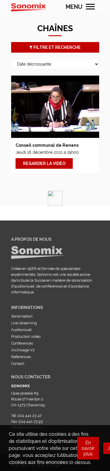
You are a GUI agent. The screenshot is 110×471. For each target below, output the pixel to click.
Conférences (22, 343)
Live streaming (24, 323)
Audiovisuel (21, 330)
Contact (17, 363)
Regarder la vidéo (44, 163)
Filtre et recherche (57, 47)
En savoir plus (88, 448)
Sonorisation (22, 316)
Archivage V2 (23, 350)
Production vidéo (25, 336)
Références (21, 357)
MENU (90, 6)
